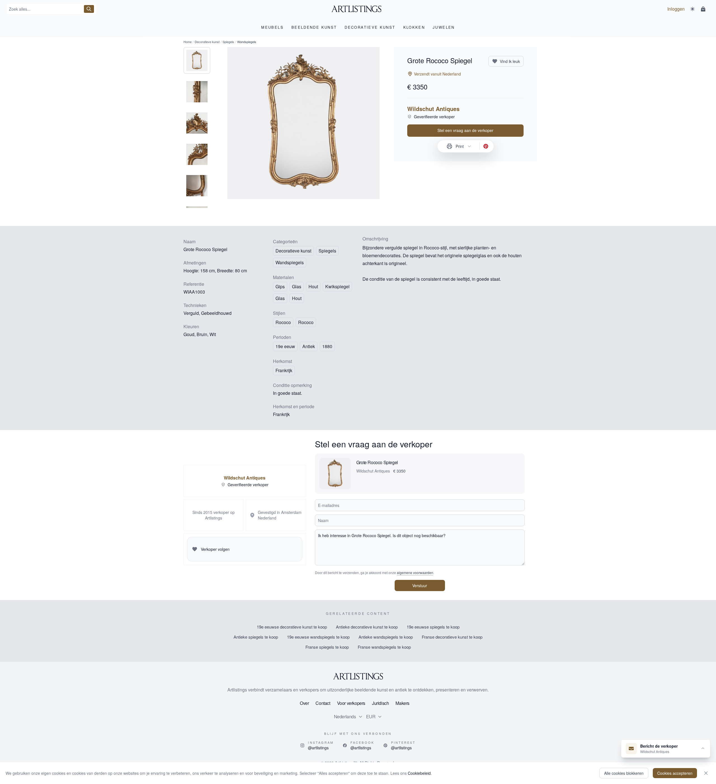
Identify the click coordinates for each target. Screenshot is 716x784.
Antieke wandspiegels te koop (386, 637)
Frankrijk (283, 370)
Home (187, 41)
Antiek (308, 346)
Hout (297, 298)
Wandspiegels (289, 262)
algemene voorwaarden (415, 572)
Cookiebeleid (419, 773)
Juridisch (380, 703)
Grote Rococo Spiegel (377, 462)
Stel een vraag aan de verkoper (465, 130)
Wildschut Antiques (433, 109)
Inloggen (676, 9)
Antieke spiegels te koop (256, 637)
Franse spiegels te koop (327, 647)
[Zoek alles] (89, 9)
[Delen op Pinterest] (486, 146)
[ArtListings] (358, 676)
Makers (402, 703)
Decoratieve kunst (207, 41)
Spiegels (228, 41)
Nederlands (345, 716)
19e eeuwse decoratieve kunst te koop (292, 627)
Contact (322, 703)
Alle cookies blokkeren (624, 773)
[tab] (196, 60)
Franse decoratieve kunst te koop (452, 637)
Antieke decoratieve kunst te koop (367, 627)
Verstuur (419, 585)
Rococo (306, 322)
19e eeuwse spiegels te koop (433, 627)
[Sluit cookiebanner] (705, 773)
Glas (280, 298)
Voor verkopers (351, 703)
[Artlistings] (358, 9)
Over (304, 703)
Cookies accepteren (675, 773)
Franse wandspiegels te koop (384, 647)
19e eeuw (285, 346)
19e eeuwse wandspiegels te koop (318, 637)
